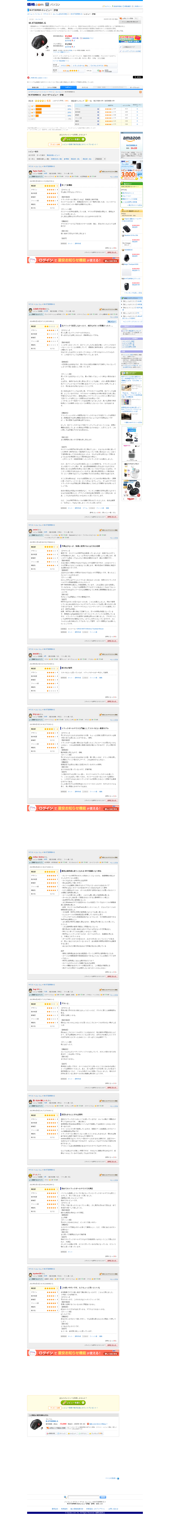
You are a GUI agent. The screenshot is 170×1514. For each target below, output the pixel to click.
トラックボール (78, 66)
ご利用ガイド (138, 6)
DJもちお (36, 714)
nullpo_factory (38, 857)
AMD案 (139, 304)
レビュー (73, 1433)
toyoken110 (37, 1273)
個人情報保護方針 (76, 1509)
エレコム (58, 92)
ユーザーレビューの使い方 (130, 365)
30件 (45, 532)
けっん (35, 1174)
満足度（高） (76, 159)
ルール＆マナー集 (128, 345)
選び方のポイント (128, 193)
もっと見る (114, 176)
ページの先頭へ (111, 1478)
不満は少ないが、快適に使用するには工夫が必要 (81, 546)
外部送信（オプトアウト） (96, 1509)
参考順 (66, 159)
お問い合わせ (113, 1509)
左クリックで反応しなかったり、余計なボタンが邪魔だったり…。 (88, 326)
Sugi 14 (36, 989)
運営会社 (55, 1509)
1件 (45, 1177)
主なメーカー (126, 196)
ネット (70, 243)
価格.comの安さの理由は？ (98, 1424)
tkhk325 (36, 654)
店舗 (70, 50)
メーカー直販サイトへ (62, 52)
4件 (45, 656)
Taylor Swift (37, 171)
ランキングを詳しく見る (134, 293)
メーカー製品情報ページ (61, 61)
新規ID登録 (117, 6)
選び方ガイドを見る (135, 205)
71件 (45, 992)
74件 (45, 1103)
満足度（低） (87, 159)
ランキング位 (97, 1433)
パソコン (43, 92)
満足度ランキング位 (81, 100)
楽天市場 (68, 40)
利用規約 (64, 1509)
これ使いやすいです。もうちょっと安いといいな (81, 1288)
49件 (45, 859)
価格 (107, 508)
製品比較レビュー (53, 155)
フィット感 (100, 508)
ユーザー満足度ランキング (132, 331)
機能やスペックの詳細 (129, 199)
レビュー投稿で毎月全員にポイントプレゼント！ (80, 144)
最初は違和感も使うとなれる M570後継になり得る (81, 871)
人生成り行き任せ (39, 309)
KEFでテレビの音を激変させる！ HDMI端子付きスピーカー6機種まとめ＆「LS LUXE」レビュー (131, 379)
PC (138, 313)
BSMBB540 (129, 250)
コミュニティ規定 (128, 341)
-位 (137, 109)
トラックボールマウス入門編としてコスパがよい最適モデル (85, 728)
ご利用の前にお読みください (39, 78)
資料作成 (78, 243)
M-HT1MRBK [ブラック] (132, 279)
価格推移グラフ (88, 38)
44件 (45, 173)
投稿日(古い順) (56, 159)
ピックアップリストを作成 (132, 51)
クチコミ (84, 1433)
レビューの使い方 (128, 343)
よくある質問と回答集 (129, 202)
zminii (35, 530)
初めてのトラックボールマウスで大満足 (77, 1188)
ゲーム (85, 508)
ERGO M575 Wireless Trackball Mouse (90, 629)
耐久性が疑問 (67, 668)
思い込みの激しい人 (40, 1100)
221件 (46, 311)
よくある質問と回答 (129, 347)
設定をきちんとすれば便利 (72, 1114)
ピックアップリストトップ (133, 322)
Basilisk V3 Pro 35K (131, 235)
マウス (63, 66)
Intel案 (139, 301)
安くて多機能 (67, 185)
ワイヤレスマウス (96, 66)
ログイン (108, 6)
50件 (45, 717)
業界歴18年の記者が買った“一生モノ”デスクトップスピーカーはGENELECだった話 (131, 409)
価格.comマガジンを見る (134, 422)
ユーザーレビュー (33, 92)
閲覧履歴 (128, 6)
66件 (45, 1276)
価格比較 (52, 1433)
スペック (63, 1433)
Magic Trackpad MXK (131, 264)
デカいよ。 (66, 1003)
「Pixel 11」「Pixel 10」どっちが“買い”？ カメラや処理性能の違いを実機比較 (131, 395)
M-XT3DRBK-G (49, 166)
